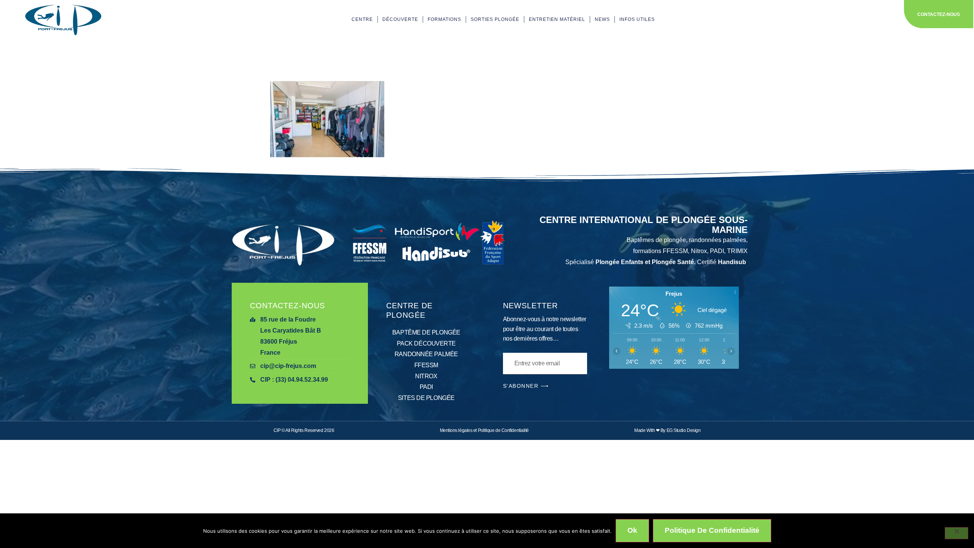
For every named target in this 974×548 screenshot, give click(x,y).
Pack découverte (426, 343)
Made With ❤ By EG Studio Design (667, 430)
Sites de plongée (426, 398)
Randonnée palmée (426, 354)
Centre (362, 19)
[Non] (956, 533)
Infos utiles (637, 19)
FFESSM (426, 365)
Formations (444, 19)
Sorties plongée (495, 19)
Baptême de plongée (426, 332)
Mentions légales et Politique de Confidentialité (484, 430)
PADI (426, 387)
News (602, 19)
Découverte (400, 19)
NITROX (426, 376)
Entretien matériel (557, 19)
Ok (632, 530)
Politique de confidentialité (712, 530)
